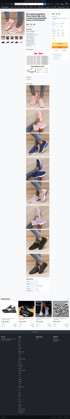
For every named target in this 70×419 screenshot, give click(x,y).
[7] (8, 42)
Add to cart (60, 43)
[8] (12, 42)
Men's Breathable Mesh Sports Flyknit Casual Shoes (26, 319)
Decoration (20, 364)
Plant (19, 392)
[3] (12, 38)
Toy (19, 403)
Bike (35, 7)
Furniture (20, 368)
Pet (19, 390)
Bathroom (31, 7)
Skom (27, 12)
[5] (21, 38)
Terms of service (60, 417)
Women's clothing (21, 408)
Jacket (19, 377)
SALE (16, 7)
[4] (16, 38)
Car (51, 7)
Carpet (55, 7)
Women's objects (21, 410)
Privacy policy (53, 417)
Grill (19, 375)
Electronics (20, 366)
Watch (19, 407)
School (19, 394)
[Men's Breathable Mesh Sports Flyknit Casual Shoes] (26, 309)
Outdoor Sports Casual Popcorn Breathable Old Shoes (8, 319)
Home (12, 7)
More (68, 299)
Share (65, 50)
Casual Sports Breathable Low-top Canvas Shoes (59, 319)
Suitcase (20, 401)
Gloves (19, 373)
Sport (19, 399)
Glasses (19, 372)
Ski (19, 397)
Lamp (19, 384)
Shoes (6, 10)
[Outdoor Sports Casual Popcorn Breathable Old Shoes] (9, 309)
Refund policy (66, 417)
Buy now (60, 46)
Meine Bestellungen (56, 340)
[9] (16, 42)
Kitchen (19, 383)
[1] (3, 38)
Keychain (20, 381)
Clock (67, 7)
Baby (19, 7)
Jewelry (19, 379)
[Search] (44, 4)
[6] (3, 42)
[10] (21, 42)
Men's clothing (21, 386)
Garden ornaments (21, 370)
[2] (8, 38)
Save (56, 50)
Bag (23, 7)
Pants (19, 388)
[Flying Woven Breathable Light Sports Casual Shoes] (43, 309)
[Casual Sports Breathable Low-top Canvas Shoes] (61, 309)
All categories (6, 7)
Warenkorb (55, 341)
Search (37, 338)
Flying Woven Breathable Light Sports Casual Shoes (43, 319)
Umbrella (20, 405)
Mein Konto (55, 338)
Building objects (41, 7)
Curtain (19, 362)
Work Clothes (20, 412)
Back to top (35, 331)
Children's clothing (61, 7)
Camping (47, 7)
